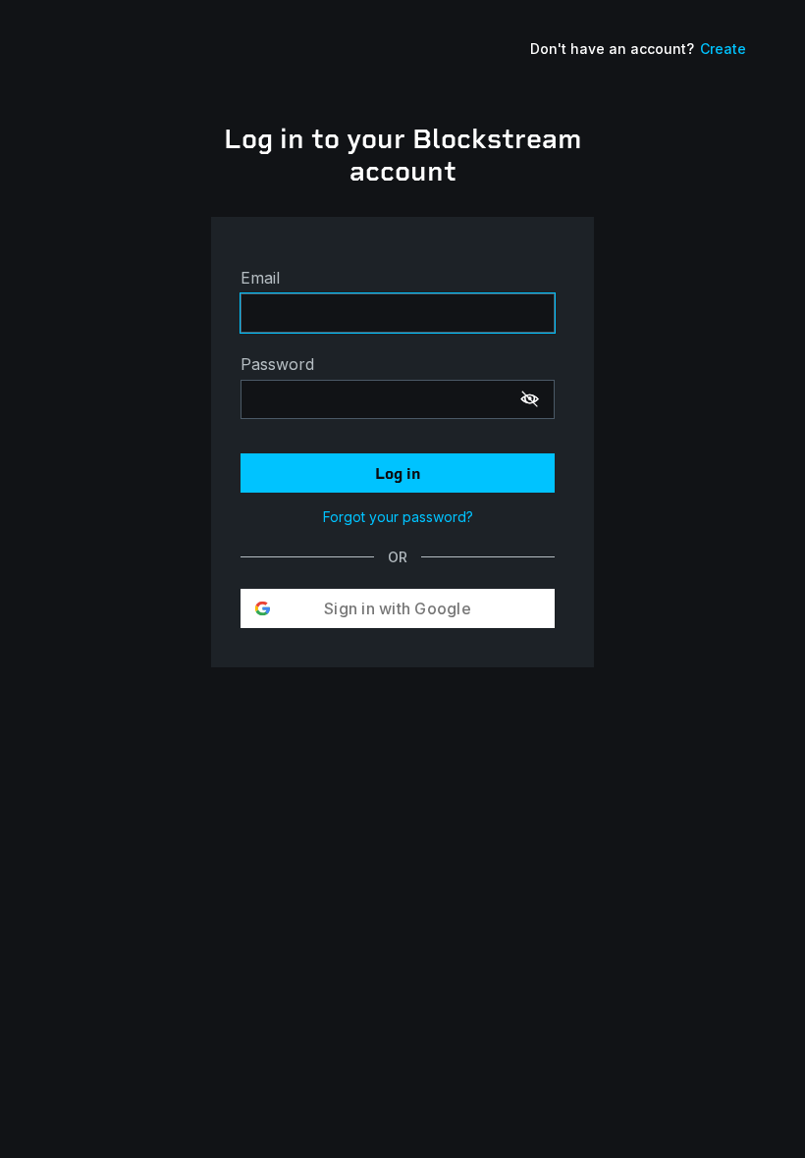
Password (277, 364)
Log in (397, 473)
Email (260, 278)
